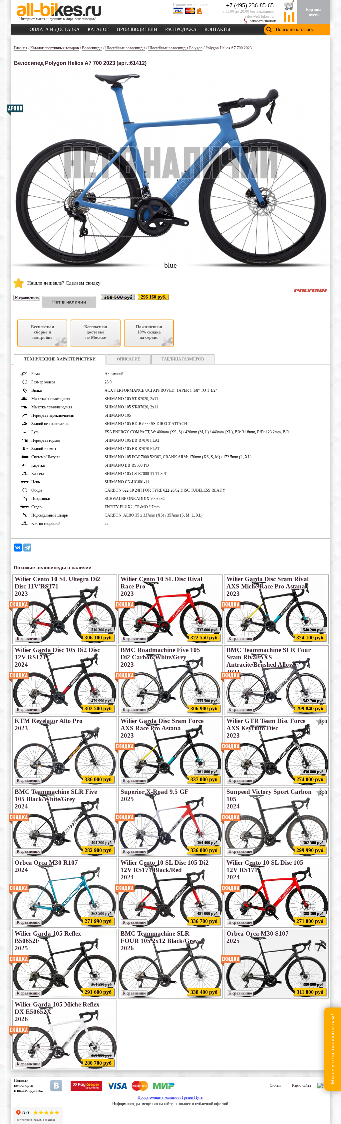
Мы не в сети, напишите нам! (332, 1049)
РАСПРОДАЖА (180, 28)
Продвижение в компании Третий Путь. (170, 1097)
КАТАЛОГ (98, 28)
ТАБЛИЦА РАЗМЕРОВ (183, 358)
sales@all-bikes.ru (259, 16)
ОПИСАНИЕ (128, 358)
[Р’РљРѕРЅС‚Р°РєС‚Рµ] (18, 548)
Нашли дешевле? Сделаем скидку (64, 283)
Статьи (275, 1085)
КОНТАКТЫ (217, 28)
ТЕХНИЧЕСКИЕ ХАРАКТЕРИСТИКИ (60, 358)
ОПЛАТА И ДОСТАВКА (55, 28)
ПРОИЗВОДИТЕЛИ (137, 28)
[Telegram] (27, 548)
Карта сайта (301, 1085)
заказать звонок (263, 21)
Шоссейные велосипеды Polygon (175, 48)
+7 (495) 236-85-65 (250, 5)
